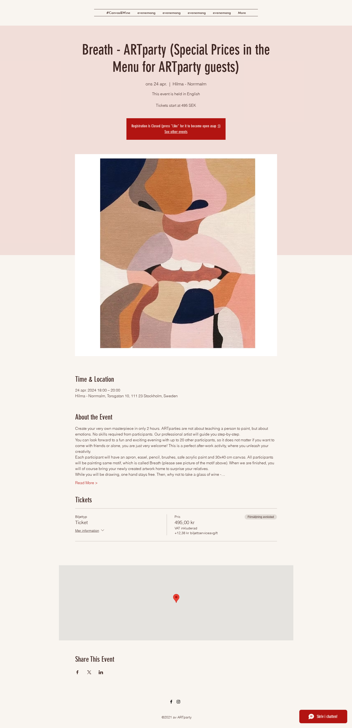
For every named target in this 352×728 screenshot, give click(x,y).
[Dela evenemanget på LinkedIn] (101, 672)
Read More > (86, 482)
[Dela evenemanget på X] (89, 672)
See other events (176, 131)
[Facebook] (171, 701)
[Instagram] (178, 701)
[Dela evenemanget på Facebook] (77, 672)
